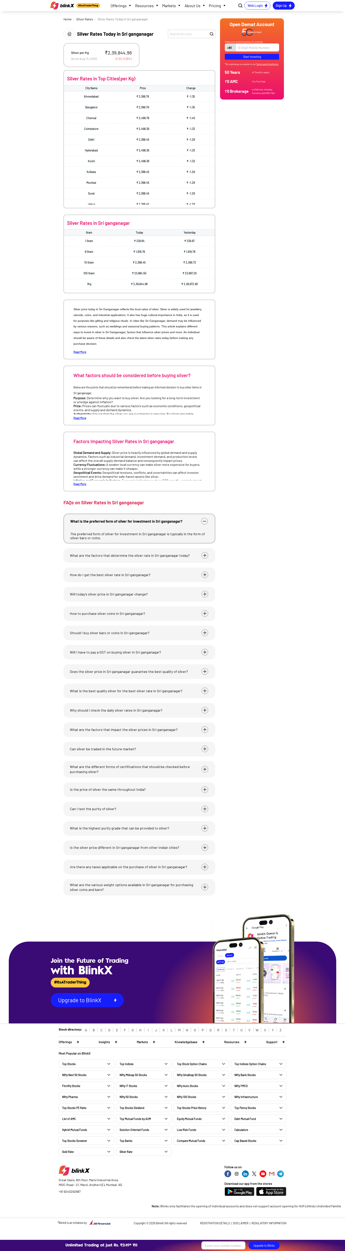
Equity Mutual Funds (189, 1119)
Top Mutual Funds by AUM (135, 1119)
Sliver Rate (126, 1151)
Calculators (241, 1130)
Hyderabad (91, 150)
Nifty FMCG (241, 1086)
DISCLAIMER (241, 1223)
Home (67, 19)
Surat (91, 193)
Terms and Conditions (267, 64)
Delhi (91, 139)
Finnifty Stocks (71, 1086)
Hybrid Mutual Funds (74, 1130)
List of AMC (69, 1119)
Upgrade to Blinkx (264, 1245)
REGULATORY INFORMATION (269, 1223)
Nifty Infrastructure (246, 1097)
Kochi (91, 161)
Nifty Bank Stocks (245, 1075)
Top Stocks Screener (74, 1140)
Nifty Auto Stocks (187, 1086)
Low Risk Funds (186, 1130)
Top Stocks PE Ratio (74, 1108)
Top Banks (126, 1140)
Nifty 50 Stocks (129, 1097)
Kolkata (91, 172)
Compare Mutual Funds (191, 1140)
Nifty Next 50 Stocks (74, 1075)
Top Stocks (69, 1064)
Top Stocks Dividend (132, 1108)
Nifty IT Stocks (128, 1086)
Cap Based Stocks (245, 1140)
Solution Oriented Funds (134, 1130)
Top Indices (127, 1064)
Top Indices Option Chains (250, 1064)
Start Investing (252, 56)
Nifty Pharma (70, 1097)
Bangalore (91, 107)
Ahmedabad (91, 96)
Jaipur (91, 204)
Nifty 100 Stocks (186, 1097)
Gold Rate (68, 1151)
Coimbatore (91, 128)
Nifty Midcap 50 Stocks (133, 1075)
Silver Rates (84, 19)
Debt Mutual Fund (245, 1119)
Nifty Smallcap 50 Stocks (192, 1075)
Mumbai (91, 182)
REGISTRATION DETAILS (215, 1223)
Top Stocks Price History (191, 1108)
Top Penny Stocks (245, 1108)
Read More (79, 352)
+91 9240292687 (70, 1191)
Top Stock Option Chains (192, 1064)
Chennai (91, 118)
